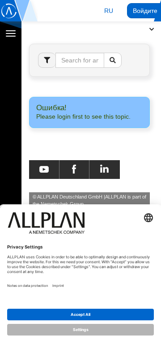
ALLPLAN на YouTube (44, 169)
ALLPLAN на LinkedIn (104, 169)
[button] (108, 10)
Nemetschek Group (62, 204)
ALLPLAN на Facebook (74, 169)
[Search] (113, 60)
